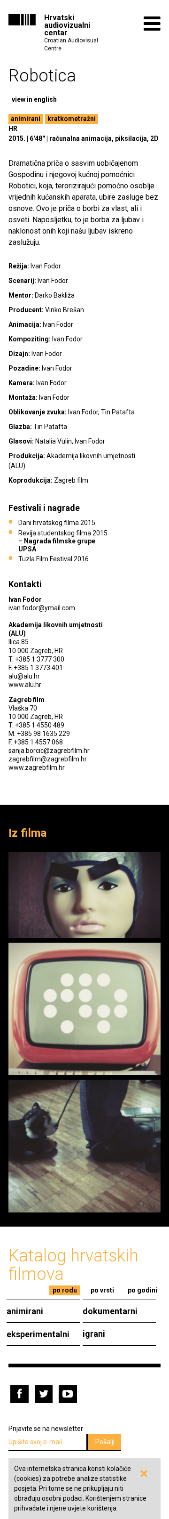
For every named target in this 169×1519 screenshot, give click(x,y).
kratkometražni (71, 118)
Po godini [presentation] (142, 1290)
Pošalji (105, 1442)
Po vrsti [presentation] (102, 1290)
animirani (25, 118)
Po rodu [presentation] (65, 1290)
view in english (34, 99)
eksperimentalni (38, 1334)
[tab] (65, 1290)
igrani (94, 1334)
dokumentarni (110, 1311)
